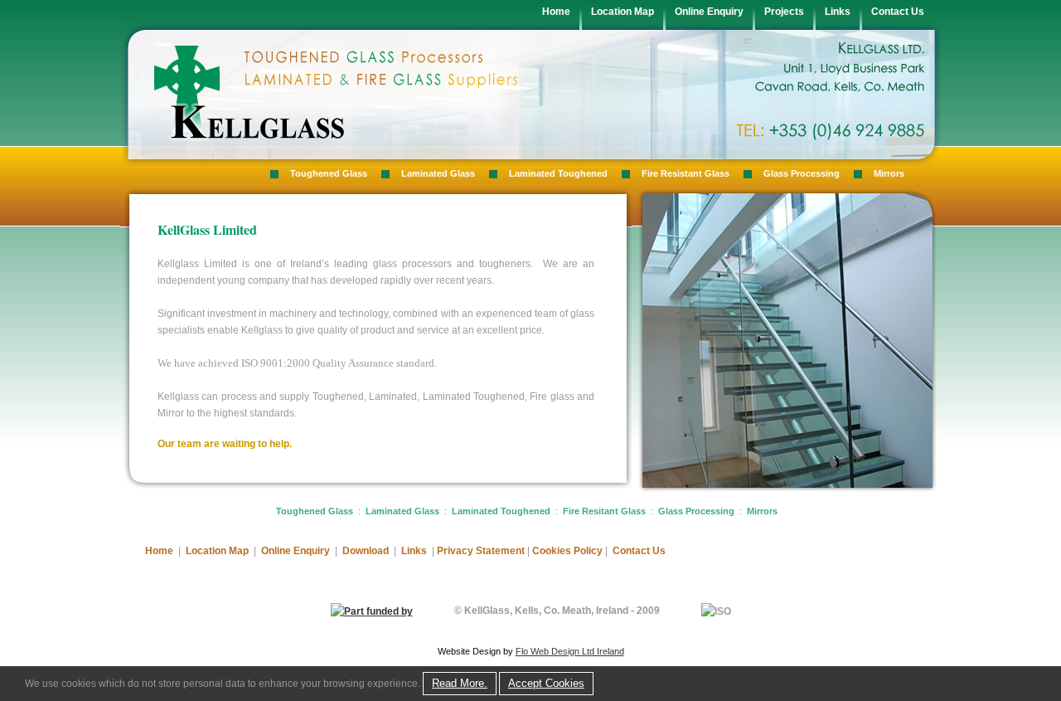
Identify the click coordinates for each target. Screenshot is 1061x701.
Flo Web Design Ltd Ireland (570, 651)
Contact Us (897, 11)
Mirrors (889, 173)
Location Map (622, 11)
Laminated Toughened (558, 173)
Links (837, 11)
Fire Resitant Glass (604, 511)
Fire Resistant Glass (685, 173)
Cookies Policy (568, 551)
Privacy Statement (481, 551)
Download (365, 551)
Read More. (459, 683)
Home (556, 11)
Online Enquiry (709, 11)
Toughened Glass (328, 173)
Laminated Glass (438, 173)
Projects (784, 11)
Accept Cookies (546, 683)
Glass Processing (801, 173)
